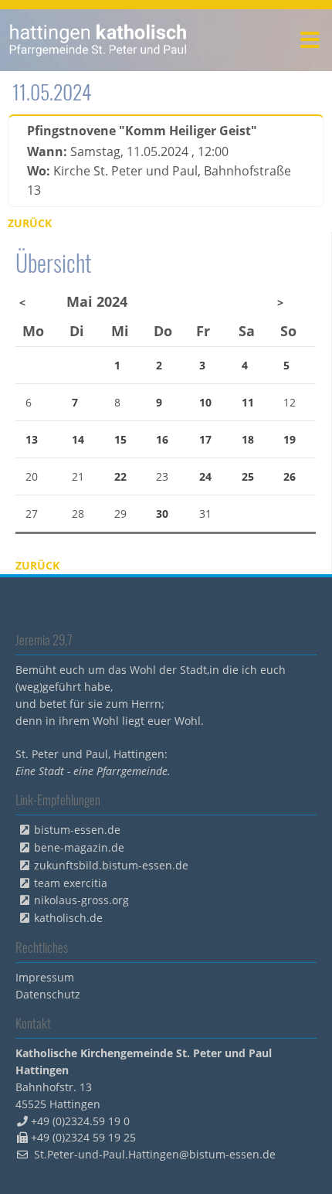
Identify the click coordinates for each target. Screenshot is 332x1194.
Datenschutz (47, 994)
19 (289, 439)
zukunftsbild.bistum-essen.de (111, 865)
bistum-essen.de (77, 829)
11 (248, 402)
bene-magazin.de (79, 847)
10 (205, 402)
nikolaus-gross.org (81, 900)
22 (120, 476)
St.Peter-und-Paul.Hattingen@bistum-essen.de (155, 1154)
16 (162, 439)
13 (31, 439)
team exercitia (70, 883)
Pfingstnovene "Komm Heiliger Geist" (142, 130)
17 (205, 439)
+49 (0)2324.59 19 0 (80, 1121)
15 (120, 439)
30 (162, 513)
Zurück (30, 223)
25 (248, 476)
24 (205, 476)
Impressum (44, 977)
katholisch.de (68, 917)
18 (248, 439)
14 (78, 439)
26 (289, 476)
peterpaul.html (98, 40)
